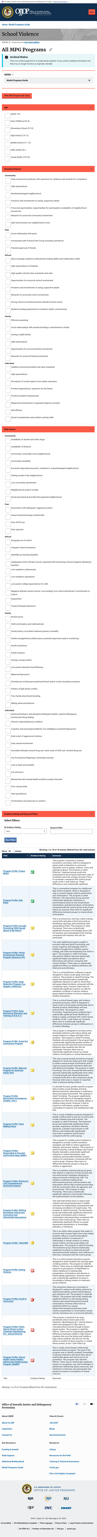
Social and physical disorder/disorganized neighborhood (36, 497)
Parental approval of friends (23, 248)
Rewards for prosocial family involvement (29, 356)
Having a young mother (21, 660)
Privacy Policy (61, 1523)
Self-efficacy (16, 410)
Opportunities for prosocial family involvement (32, 349)
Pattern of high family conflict (24, 689)
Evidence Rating (38, 855)
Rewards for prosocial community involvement (32, 215)
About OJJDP (8, 1423)
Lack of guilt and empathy (22, 765)
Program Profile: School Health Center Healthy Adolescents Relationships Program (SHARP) (15, 1360)
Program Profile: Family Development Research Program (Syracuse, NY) (14, 955)
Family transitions (19, 645)
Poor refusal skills (19, 786)
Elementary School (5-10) (22, 128)
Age (6, 107)
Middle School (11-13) (21, 142)
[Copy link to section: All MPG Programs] (49, 49)
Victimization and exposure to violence (28, 801)
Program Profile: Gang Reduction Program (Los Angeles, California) (14, 984)
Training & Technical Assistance (64, 1461)
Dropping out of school (21, 540)
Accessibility (6, 1523)
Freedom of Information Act (43, 1529)
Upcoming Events (57, 1435)
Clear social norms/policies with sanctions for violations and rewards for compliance (49, 179)
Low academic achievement (23, 569)
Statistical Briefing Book (13, 1461)
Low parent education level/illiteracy (27, 667)
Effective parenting (19, 320)
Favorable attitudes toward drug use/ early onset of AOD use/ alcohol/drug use (46, 750)
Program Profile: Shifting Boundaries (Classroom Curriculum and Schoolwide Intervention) (14, 1214)
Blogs (52, 1429)
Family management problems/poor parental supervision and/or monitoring (45, 638)
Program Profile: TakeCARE (15, 1243)
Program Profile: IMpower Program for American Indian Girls (15, 1070)
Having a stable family (21, 334)
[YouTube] (92, 1405)
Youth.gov (54, 1467)
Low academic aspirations (23, 577)
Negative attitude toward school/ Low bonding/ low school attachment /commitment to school (50, 592)
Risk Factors (10, 429)
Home (4, 24)
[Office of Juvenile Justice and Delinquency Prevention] (31, 1510)
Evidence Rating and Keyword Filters (21, 814)
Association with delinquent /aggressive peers (32, 508)
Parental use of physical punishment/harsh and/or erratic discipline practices (45, 681)
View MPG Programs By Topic (16, 95)
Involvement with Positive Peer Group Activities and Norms (37, 241)
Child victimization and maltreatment (27, 624)
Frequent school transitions (23, 547)
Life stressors (17, 772)
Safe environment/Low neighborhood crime (30, 222)
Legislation (7, 1429)
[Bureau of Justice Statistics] (48, 1502)
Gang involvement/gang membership (27, 515)
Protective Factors (12, 169)
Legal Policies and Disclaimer (81, 1523)
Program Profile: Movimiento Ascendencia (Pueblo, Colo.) (15, 1098)
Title (5, 855)
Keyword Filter (56, 828)
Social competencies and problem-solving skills (32, 417)
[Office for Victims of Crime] (48, 1509)
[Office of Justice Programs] (7, 12)
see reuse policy (32, 42)
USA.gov (60, 1529)
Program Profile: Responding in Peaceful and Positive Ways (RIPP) (14, 1153)
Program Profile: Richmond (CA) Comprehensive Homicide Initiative (15, 1183)
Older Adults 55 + (18, 150)
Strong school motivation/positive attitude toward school (36, 302)
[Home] (33, 12)
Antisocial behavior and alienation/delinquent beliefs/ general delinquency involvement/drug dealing (44, 715)
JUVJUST (53, 1423)
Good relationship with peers (24, 233)
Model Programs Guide (19, 24)
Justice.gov (71, 1529)
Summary (57, 855)
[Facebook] (78, 1405)
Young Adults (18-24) (20, 157)
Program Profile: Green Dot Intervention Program (15, 1042)
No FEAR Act (24, 1529)
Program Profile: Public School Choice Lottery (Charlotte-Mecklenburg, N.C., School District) (14, 1330)
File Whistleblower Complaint (25, 1523)
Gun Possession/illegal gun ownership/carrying (32, 758)
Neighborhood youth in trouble (24, 490)
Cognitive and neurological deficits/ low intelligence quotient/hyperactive (43, 729)
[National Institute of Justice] (66, 1500)
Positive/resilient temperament (25, 396)
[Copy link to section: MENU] (12, 74)
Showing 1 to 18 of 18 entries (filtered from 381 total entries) (67, 850)
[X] (85, 1405)
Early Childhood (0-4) (20, 121)
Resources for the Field (60, 1455)
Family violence (18, 653)
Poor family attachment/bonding (25, 696)
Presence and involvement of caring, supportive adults (35, 201)
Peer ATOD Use (18, 522)
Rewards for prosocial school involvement (30, 295)
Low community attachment (23, 482)
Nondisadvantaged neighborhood (26, 193)
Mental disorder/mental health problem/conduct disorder (36, 779)
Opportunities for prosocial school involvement (32, 280)
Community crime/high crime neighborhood (30, 454)
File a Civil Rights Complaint (62, 1473)
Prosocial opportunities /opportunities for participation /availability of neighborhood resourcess (48, 209)
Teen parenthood (18, 794)
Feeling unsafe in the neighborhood (26, 475)
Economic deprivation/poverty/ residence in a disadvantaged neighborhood (45, 468)
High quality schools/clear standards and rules (32, 273)
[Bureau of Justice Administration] (30, 1500)
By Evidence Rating (12, 827)
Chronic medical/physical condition (27, 722)
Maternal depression (20, 674)
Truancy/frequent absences (23, 606)
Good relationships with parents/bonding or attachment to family (40, 327)
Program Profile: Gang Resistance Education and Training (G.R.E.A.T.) (15, 1013)
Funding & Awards (10, 1449)
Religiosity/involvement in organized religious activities (35, 403)
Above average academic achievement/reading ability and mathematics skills (45, 259)
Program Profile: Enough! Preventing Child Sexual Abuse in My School (14, 928)
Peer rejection (17, 529)
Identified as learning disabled (24, 555)
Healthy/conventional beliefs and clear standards (33, 367)
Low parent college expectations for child (29, 584)
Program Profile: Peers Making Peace (13, 1125)
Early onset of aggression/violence (26, 736)
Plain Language (46, 1523)
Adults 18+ (15, 114)
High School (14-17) (20, 135)
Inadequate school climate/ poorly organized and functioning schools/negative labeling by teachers (51, 563)
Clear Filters (10, 840)
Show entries (11, 851)
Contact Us (7, 1435)
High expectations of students (24, 266)
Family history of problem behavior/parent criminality (34, 631)
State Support (8, 1455)
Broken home (17, 617)
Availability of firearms (21, 446)
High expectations (19, 186)
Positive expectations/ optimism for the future (32, 388)
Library (52, 1449)
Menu (92, 12)
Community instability (21, 461)
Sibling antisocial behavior (22, 703)
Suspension (16, 599)
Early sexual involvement (22, 743)
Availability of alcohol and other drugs (28, 439)
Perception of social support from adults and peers (34, 381)
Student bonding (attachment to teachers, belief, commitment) (39, 309)
